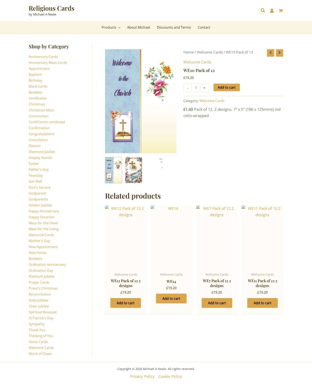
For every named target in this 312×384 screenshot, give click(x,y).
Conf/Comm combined (47, 122)
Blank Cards (38, 86)
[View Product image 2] (133, 170)
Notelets (35, 258)
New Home (37, 252)
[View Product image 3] (153, 170)
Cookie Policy (170, 376)
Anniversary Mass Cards (48, 62)
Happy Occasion (42, 217)
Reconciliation (40, 294)
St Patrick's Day (41, 318)
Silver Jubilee (39, 306)
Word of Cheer (40, 353)
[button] (263, 11)
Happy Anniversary (44, 211)
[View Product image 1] (113, 170)
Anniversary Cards (43, 56)
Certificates (38, 98)
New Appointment (43, 246)
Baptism (35, 74)
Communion (39, 116)
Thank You (37, 330)
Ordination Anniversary (47, 264)
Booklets (35, 92)
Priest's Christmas (43, 288)
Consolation (38, 139)
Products (109, 27)
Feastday (36, 175)
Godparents (38, 199)
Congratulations (42, 134)
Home (188, 52)
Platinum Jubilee (42, 276)
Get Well (35, 181)
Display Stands (40, 157)
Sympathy (37, 324)
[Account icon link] (272, 10)
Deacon (35, 145)
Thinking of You (41, 336)
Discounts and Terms (174, 27)
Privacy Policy (142, 376)
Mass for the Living (44, 229)
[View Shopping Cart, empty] (280, 11)
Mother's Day (39, 240)
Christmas (37, 104)
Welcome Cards (41, 347)
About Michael (138, 27)
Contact (204, 27)
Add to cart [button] (126, 303)
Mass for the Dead (43, 223)
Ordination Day (41, 270)
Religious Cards (51, 8)
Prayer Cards (39, 282)
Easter (34, 163)
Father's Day (39, 169)
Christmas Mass (41, 110)
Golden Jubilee (40, 205)
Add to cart (227, 87)
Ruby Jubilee (38, 300)
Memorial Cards (41, 235)
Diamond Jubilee (42, 151)
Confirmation (39, 128)
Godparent (37, 193)
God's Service (39, 187)
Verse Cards (38, 341)
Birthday (35, 80)
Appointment (39, 68)
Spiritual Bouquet (43, 312)
